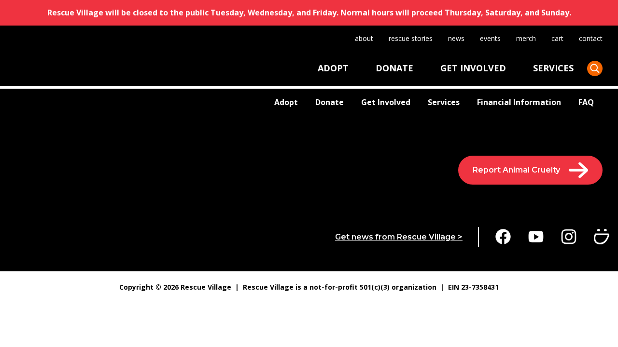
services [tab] (553, 68)
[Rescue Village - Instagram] (568, 237)
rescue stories (411, 38)
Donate (329, 102)
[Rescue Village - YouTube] (536, 237)
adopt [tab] (333, 68)
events (490, 38)
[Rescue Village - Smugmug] (601, 237)
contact (591, 38)
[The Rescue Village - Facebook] (503, 237)
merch (526, 38)
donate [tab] (394, 68)
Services (444, 102)
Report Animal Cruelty (516, 169)
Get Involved (385, 102)
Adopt (286, 102)
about (364, 38)
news (456, 38)
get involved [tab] (473, 68)
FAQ (586, 102)
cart (557, 38)
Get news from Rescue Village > (399, 236)
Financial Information (519, 102)
